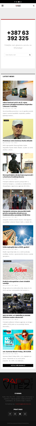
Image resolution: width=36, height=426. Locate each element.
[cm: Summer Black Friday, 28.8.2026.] (18, 340)
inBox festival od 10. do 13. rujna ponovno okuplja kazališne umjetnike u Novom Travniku (17, 104)
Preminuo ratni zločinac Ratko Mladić (17, 141)
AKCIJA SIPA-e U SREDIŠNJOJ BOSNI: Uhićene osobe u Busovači (16, 316)
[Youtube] (20, 414)
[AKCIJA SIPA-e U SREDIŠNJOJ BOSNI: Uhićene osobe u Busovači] (18, 304)
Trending (6, 120)
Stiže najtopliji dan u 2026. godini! (16, 247)
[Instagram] (15, 414)
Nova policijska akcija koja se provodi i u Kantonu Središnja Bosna (18, 176)
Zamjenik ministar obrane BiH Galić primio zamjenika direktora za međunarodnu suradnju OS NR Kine (17, 213)
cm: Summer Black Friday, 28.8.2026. (17, 352)
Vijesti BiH (6, 190)
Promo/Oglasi (7, 331)
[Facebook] (10, 414)
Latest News (8, 76)
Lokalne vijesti (7, 154)
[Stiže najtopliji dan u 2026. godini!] (18, 235)
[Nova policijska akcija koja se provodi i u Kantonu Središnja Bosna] (18, 163)
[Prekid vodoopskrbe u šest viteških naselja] (18, 270)
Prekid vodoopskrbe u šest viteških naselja (16, 282)
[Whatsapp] (25, 414)
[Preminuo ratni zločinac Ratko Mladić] (18, 129)
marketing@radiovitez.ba (23, 404)
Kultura (5, 82)
